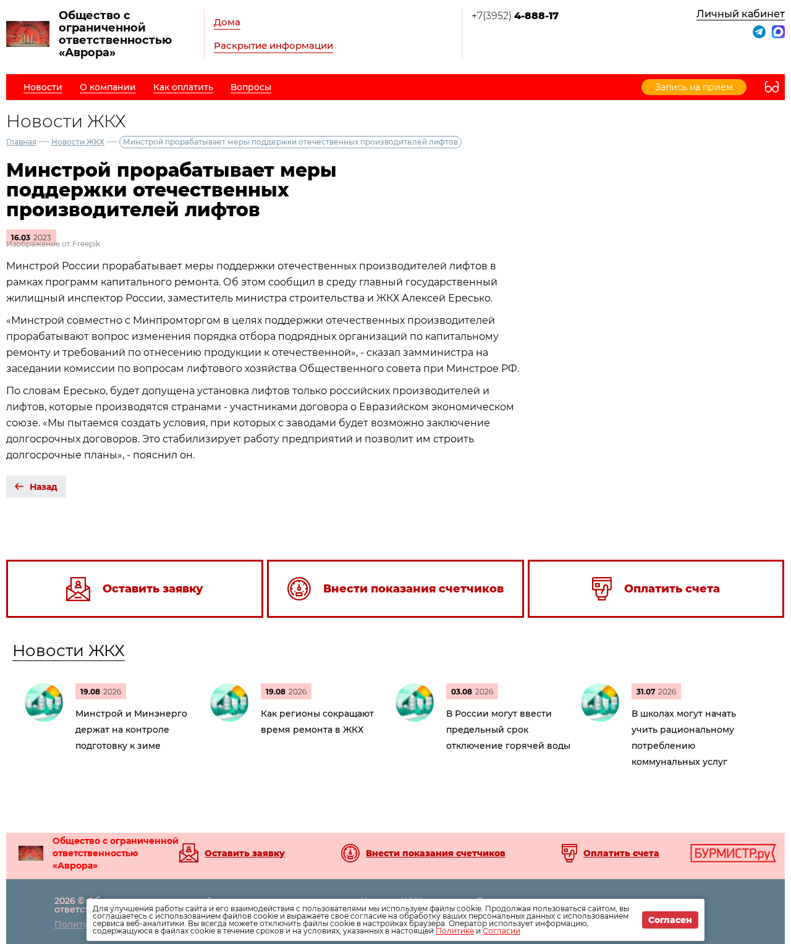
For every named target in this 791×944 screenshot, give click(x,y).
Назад (43, 486)
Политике (455, 930)
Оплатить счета (621, 853)
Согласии (501, 930)
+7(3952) (515, 16)
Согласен (670, 919)
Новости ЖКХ (77, 141)
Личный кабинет (740, 14)
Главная (21, 141)
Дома (227, 22)
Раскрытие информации (273, 45)
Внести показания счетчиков (435, 853)
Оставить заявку (245, 853)
